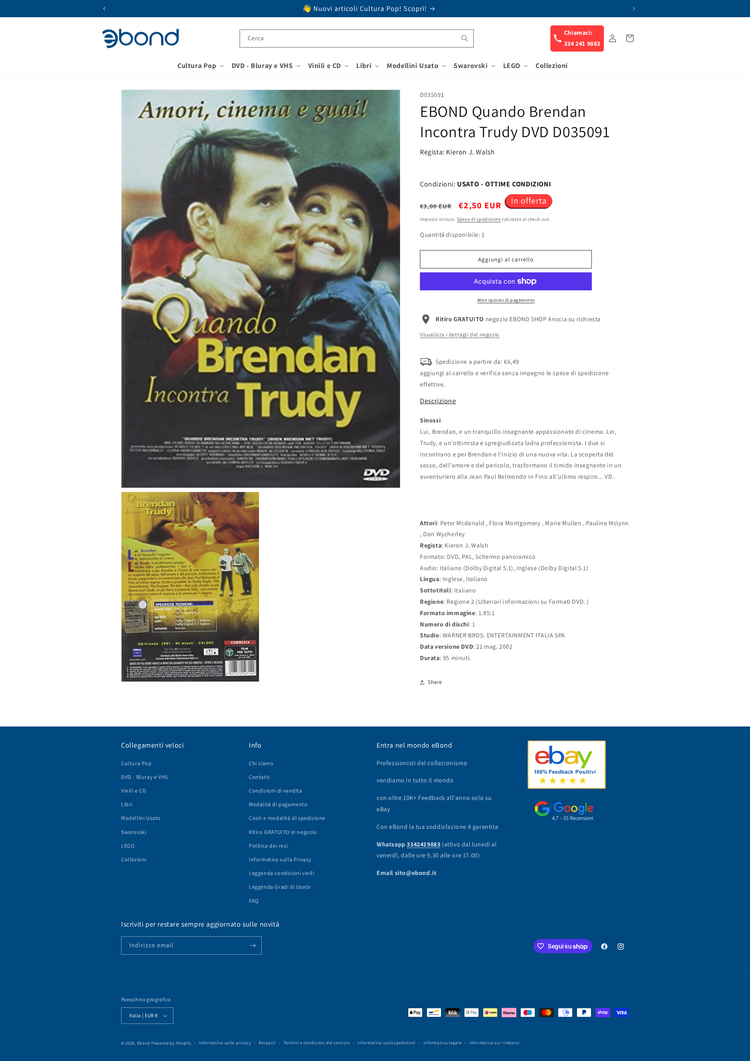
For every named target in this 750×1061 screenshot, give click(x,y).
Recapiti (267, 1042)
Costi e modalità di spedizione (287, 817)
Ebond (143, 1043)
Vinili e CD (133, 790)
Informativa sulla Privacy (280, 859)
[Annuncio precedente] (104, 8)
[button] (200, 65)
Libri (126, 804)
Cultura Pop (136, 763)
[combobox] (356, 38)
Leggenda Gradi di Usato (280, 886)
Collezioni (133, 859)
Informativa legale (442, 1042)
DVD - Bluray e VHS (144, 776)
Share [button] (435, 681)
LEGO (127, 845)
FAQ (254, 900)
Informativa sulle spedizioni (386, 1042)
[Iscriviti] (252, 945)
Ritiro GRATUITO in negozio (283, 832)
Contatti (259, 776)
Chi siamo (261, 763)
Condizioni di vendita (275, 790)
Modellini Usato (141, 817)
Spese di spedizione (479, 219)
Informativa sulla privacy (225, 1042)
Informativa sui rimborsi (494, 1042)
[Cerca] (464, 38)
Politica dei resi (268, 845)
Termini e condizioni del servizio (317, 1042)
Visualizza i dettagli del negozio (460, 334)
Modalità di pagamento (278, 804)
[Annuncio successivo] (634, 8)
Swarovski (133, 832)
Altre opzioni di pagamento (506, 300)
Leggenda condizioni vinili (281, 873)
